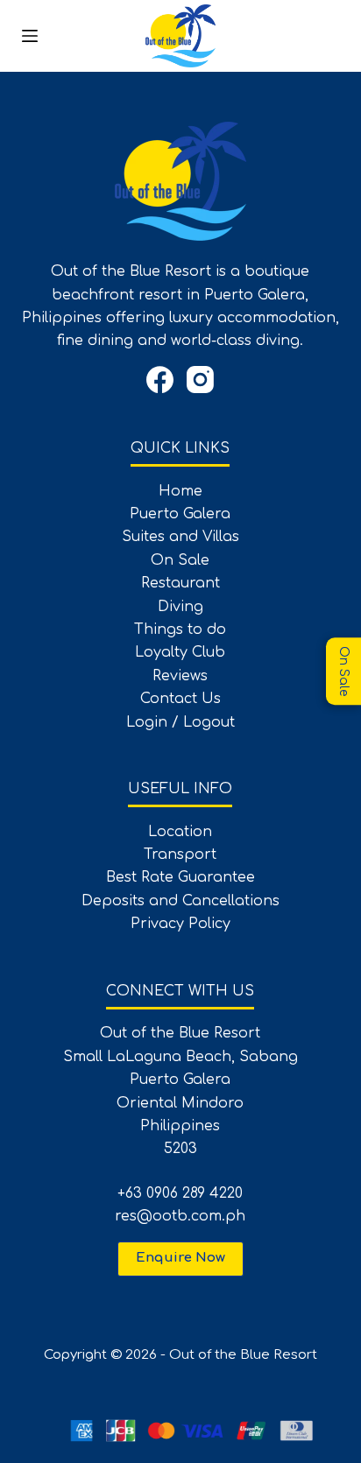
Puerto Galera (180, 514)
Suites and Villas (180, 537)
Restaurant (180, 583)
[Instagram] (200, 379)
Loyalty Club (180, 652)
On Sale (180, 560)
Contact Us (180, 699)
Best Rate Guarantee (180, 877)
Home (180, 491)
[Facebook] (159, 379)
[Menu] (30, 36)
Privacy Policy (180, 924)
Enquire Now (180, 1257)
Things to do (180, 629)
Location (180, 832)
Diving (180, 607)
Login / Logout (180, 722)
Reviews (180, 676)
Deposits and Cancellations (180, 901)
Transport (180, 854)
